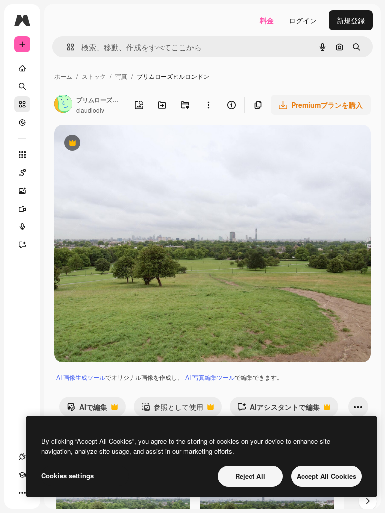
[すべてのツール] (22, 155)
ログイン (303, 20)
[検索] (22, 86)
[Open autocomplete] (66, 47)
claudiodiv (90, 110)
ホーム (63, 76)
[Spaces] (22, 173)
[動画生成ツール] (22, 209)
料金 (267, 20)
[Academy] (22, 475)
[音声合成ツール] (22, 227)
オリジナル (123, 144)
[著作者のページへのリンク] (63, 105)
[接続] (22, 457)
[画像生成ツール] (22, 191)
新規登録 (351, 20)
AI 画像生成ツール (80, 377)
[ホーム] (22, 68)
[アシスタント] (22, 245)
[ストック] (22, 104)
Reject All (250, 476)
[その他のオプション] (208, 105)
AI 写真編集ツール (210, 377)
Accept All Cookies (326, 476)
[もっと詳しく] (22, 122)
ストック (94, 76)
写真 (121, 76)
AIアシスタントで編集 (278, 409)
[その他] (22, 493)
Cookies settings (67, 475)
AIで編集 (87, 409)
